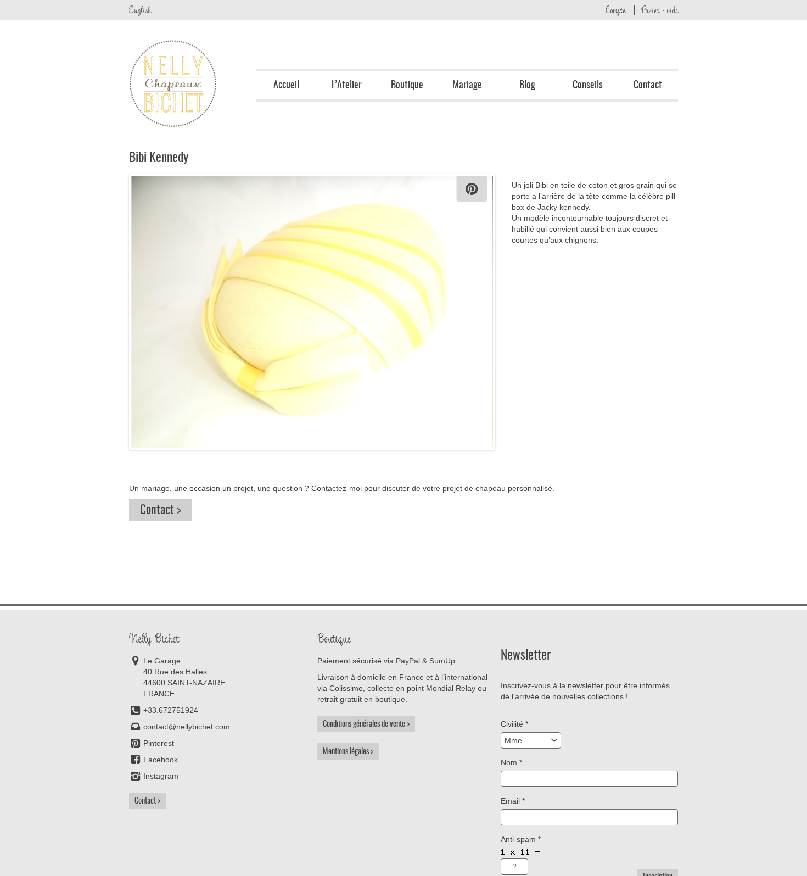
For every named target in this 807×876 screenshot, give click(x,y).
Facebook (160, 759)
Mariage (467, 85)
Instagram (160, 776)
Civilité (514, 723)
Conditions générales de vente (364, 723)
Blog (527, 85)
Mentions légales (346, 751)
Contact (648, 85)
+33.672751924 (170, 710)
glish (140, 9)
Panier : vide (659, 9)
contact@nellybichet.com (186, 726)
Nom (511, 762)
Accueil (286, 85)
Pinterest (158, 743)
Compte (615, 9)
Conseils (588, 85)
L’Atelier (347, 85)
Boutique (407, 85)
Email (513, 800)
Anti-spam (521, 839)
